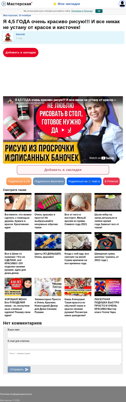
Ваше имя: (14, 329)
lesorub (20, 34)
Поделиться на (84, 181)
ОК (99, 11)
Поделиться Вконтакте (49, 181)
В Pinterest (111, 181)
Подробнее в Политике (82, 11)
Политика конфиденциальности (16, 394)
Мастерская (19, 4)
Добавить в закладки (21, 52)
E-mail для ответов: (19, 341)
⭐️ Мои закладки (66, 4)
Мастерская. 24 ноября (17, 15)
